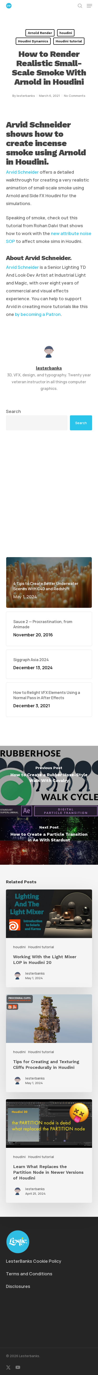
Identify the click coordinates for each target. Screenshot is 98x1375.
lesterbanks (26, 95)
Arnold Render (40, 33)
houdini (65, 33)
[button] (89, 5)
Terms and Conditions (29, 1274)
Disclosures (18, 1286)
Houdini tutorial (69, 41)
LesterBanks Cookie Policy (33, 1261)
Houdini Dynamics (33, 41)
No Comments (74, 95)
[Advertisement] (49, 494)
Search (13, 411)
